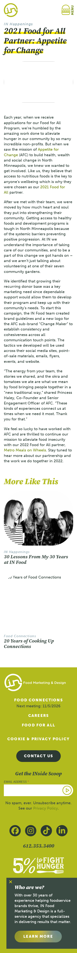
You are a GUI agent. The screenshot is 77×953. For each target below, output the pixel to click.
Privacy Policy (45, 808)
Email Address (16, 781)
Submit (67, 790)
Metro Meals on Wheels (25, 450)
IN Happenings (18, 24)
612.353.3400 (38, 845)
